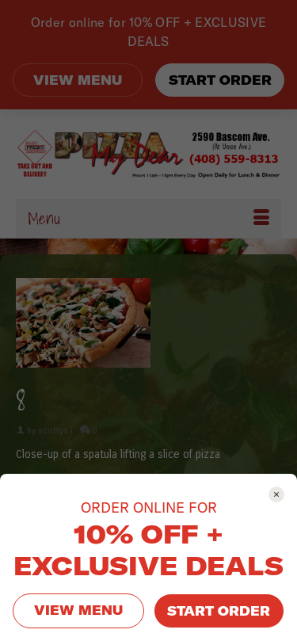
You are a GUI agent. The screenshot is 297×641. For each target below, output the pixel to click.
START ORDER (218, 611)
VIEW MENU (78, 610)
